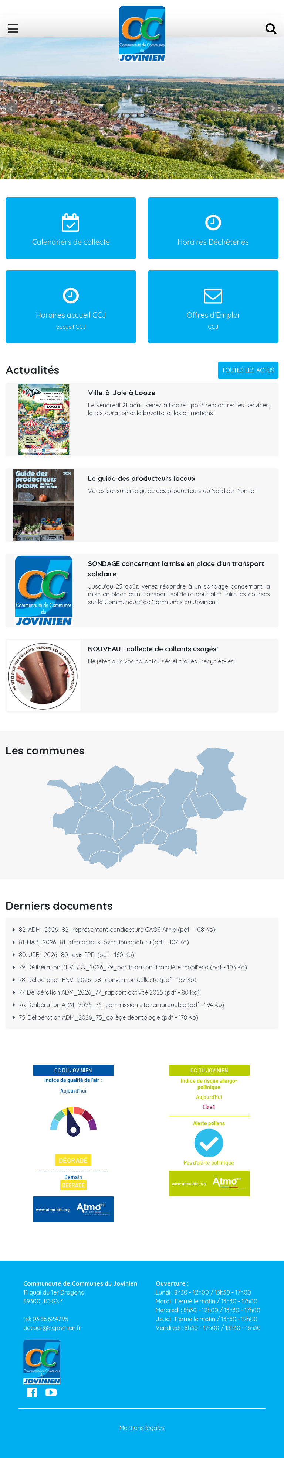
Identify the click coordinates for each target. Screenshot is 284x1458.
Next (272, 108)
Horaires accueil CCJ (71, 320)
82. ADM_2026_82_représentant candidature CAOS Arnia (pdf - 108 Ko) (117, 929)
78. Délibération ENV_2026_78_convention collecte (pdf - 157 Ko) (107, 979)
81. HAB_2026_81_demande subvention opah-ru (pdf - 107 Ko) (104, 942)
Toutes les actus (248, 370)
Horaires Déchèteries (213, 242)
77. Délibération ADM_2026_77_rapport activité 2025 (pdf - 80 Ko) (109, 992)
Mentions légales (142, 1427)
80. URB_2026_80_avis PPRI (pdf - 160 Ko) (76, 954)
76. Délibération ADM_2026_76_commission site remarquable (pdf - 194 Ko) (121, 1005)
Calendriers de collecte (71, 242)
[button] (13, 26)
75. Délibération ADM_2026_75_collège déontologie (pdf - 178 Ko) (108, 1017)
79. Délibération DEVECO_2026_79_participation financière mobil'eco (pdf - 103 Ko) (133, 967)
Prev (11, 108)
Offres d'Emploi (213, 320)
